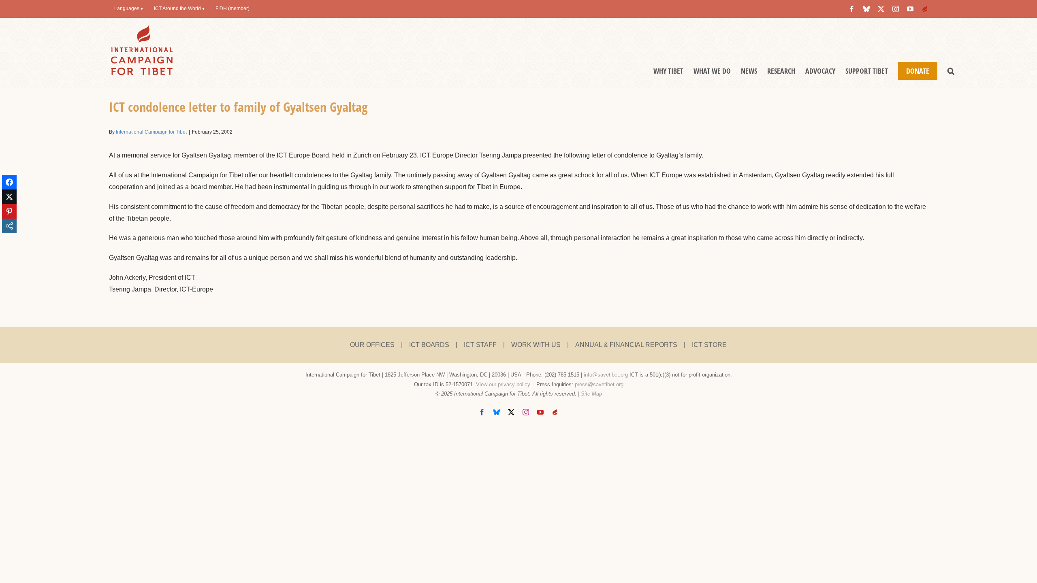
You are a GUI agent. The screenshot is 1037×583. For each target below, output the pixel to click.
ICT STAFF (480, 344)
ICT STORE (709, 344)
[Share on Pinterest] (9, 211)
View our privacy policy (503, 384)
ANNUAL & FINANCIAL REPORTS (626, 344)
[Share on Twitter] (9, 196)
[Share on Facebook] (9, 182)
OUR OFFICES (372, 344)
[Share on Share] (9, 226)
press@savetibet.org (599, 384)
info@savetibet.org (606, 375)
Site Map (591, 394)
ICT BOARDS (429, 344)
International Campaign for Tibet (151, 132)
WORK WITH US (536, 344)
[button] (950, 71)
